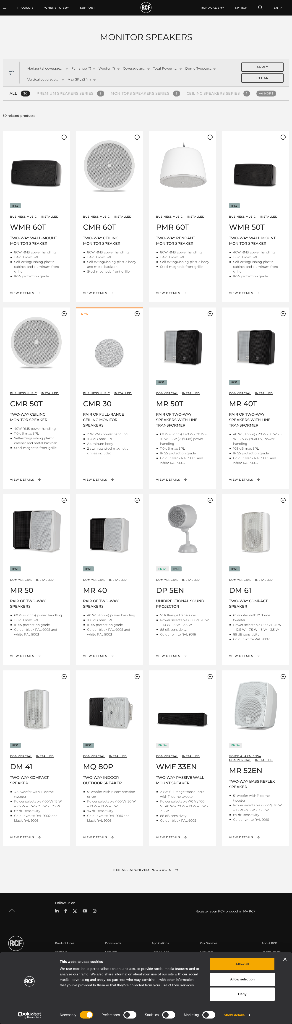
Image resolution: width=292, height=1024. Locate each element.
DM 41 (21, 766)
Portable (61, 952)
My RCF (241, 7)
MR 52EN (245, 770)
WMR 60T (28, 227)
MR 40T (243, 403)
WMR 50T (247, 227)
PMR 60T (172, 227)
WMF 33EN (176, 766)
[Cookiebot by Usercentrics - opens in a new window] (30, 1015)
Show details (234, 1015)
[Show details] (36, 165)
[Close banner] (285, 959)
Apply (262, 67)
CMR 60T (99, 227)
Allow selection (242, 979)
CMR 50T (26, 403)
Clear (262, 78)
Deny (242, 994)
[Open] (67, 69)
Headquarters (271, 952)
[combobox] (43, 68)
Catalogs (111, 952)
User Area (207, 952)
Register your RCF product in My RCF (226, 911)
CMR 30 (97, 403)
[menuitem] (57, 8)
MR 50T (169, 403)
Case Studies (160, 952)
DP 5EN (170, 590)
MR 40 (95, 590)
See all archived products (142, 869)
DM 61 (240, 590)
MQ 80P (98, 766)
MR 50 (21, 590)
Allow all (242, 964)
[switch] (129, 1015)
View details (22, 293)
